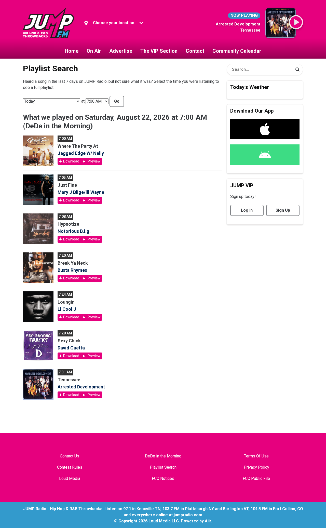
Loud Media (69, 478)
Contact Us (69, 456)
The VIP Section (159, 51)
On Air (94, 51)
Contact (195, 51)
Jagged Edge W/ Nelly (81, 153)
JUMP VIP (241, 185)
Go (116, 101)
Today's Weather (249, 87)
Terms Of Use (256, 456)
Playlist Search (163, 467)
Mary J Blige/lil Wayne (81, 192)
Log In (247, 210)
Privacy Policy (256, 467)
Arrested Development (81, 386)
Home (71, 51)
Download (71, 161)
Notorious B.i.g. (74, 231)
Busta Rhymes (72, 270)
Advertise (120, 51)
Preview (94, 161)
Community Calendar (236, 51)
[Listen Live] (296, 22)
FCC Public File (256, 478)
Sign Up (283, 210)
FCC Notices (163, 478)
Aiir (208, 521)
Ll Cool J (67, 309)
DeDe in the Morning (163, 456)
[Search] (297, 69)
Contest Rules (69, 467)
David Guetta (71, 347)
